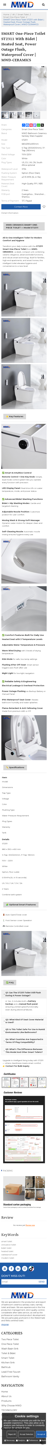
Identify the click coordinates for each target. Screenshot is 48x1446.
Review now (30, 1225)
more (4, 1324)
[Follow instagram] (24, 1268)
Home (6, 14)
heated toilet (7, 1251)
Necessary (10, 1440)
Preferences (33, 1440)
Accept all (41, 1434)
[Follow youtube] (4, 1268)
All (13, 14)
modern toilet (7, 1258)
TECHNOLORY (9, 1410)
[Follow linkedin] (18, 1268)
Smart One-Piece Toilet (14, 17)
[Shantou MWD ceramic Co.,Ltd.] (24, 4)
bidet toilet (6, 1248)
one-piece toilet (8, 1245)
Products (6, 1401)
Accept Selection (26, 1434)
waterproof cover (9, 1255)
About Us (6, 1396)
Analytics (21, 1440)
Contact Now (21, 206)
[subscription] (42, 1281)
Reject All (12, 1434)
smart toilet (6, 1241)
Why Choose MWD (11, 1405)
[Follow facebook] (11, 1268)
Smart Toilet (23, 14)
